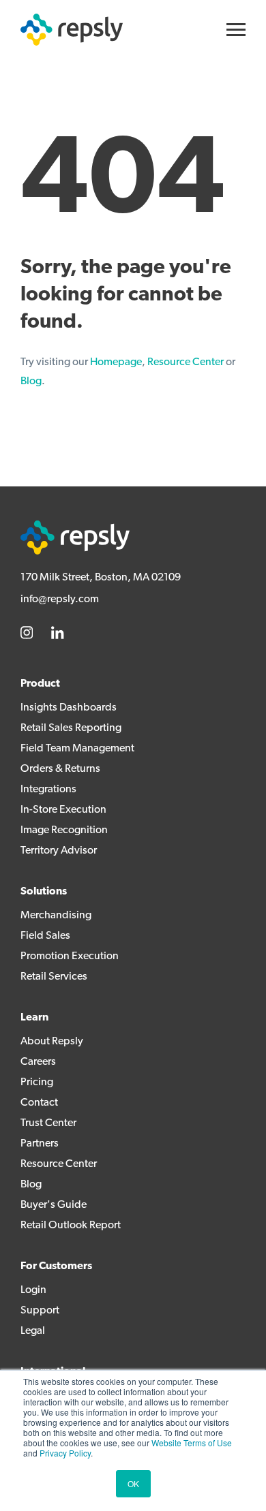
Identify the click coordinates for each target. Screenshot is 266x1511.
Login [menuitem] (33, 1290)
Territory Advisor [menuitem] (58, 850)
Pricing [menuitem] (36, 1082)
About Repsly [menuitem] (51, 1041)
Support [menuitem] (39, 1310)
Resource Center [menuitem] (58, 1164)
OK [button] (133, 1483)
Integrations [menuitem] (48, 789)
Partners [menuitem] (39, 1143)
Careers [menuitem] (38, 1062)
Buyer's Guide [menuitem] (53, 1205)
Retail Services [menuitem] (53, 976)
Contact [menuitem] (39, 1102)
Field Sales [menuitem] (45, 936)
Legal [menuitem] (32, 1331)
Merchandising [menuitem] (55, 915)
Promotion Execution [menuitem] (69, 956)
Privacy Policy (65, 1453)
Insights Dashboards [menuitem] (68, 707)
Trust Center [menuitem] (48, 1123)
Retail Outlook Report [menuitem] (70, 1225)
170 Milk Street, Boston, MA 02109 (100, 577)
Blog (31, 381)
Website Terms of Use (191, 1442)
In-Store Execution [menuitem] (63, 810)
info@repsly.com (59, 599)
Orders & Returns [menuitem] (60, 769)
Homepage (116, 362)
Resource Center (185, 362)
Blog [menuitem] (31, 1184)
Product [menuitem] (40, 684)
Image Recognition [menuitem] (64, 830)
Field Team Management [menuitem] (77, 748)
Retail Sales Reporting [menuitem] (70, 728)
